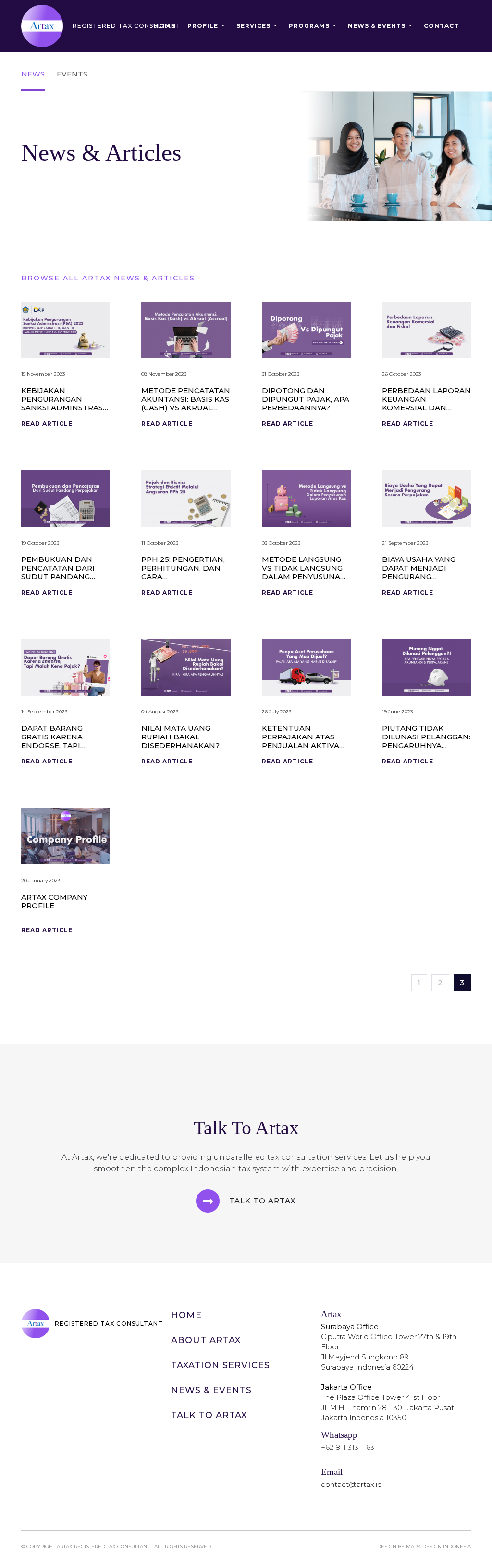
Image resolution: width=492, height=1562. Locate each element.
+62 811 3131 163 (347, 1447)
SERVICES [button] (254, 25)
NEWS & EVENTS (211, 1390)
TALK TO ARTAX (209, 1415)
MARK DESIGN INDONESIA (438, 1546)
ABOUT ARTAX (206, 1340)
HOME (164, 25)
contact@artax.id (351, 1484)
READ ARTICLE (47, 423)
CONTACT (441, 25)
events (72, 73)
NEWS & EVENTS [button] (377, 25)
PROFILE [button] (203, 25)
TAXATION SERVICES (220, 1365)
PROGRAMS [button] (310, 25)
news (33, 73)
